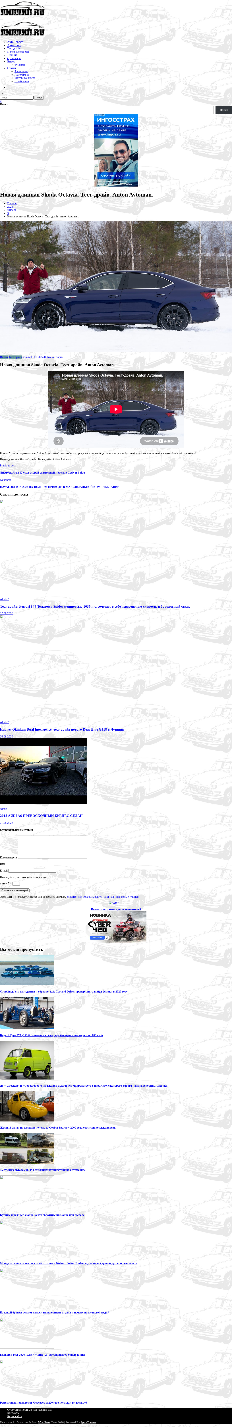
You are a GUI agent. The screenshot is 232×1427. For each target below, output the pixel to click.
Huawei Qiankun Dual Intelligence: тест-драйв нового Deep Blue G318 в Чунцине (62, 729)
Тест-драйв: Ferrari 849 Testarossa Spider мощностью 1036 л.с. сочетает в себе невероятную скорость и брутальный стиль (95, 606)
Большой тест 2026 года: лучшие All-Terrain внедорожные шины (42, 1354)
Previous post (7, 465)
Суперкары (14, 58)
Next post (5, 479)
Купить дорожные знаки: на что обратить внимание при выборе (42, 1214)
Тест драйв (14, 48)
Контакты (13, 1412)
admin (26, 357)
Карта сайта (14, 1416)
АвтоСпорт (14, 45)
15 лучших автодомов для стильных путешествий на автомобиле (43, 1169)
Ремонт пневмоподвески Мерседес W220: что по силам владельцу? (43, 1402)
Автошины (21, 71)
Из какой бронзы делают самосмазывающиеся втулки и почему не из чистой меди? (54, 1312)
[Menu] (1, 19)
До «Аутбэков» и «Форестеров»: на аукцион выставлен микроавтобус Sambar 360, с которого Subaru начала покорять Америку (83, 1085)
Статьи (11, 68)
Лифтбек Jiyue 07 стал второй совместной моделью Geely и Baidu (42, 472)
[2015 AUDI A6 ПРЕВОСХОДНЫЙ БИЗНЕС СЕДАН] (43, 802)
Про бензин (21, 81)
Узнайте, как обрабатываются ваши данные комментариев (103, 896)
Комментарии (9, 857)
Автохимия (21, 74)
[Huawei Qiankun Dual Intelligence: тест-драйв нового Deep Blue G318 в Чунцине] (72, 716)
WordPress (44, 1422)
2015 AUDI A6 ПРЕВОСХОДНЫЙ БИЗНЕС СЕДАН (41, 816)
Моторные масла (24, 77)
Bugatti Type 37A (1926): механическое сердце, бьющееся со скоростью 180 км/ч (51, 1035)
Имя (3, 863)
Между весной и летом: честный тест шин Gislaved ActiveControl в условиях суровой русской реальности (68, 1263)
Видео (11, 61)
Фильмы (19, 64)
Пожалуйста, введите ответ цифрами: (23, 877)
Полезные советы (18, 51)
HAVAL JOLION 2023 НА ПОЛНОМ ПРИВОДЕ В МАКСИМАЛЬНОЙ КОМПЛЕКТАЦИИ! (60, 486)
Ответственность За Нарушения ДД (29, 1409)
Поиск (4, 104)
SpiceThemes (88, 1422)
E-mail (4, 870)
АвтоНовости (15, 41)
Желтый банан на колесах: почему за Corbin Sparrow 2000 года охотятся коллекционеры (58, 1127)
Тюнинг (12, 54)
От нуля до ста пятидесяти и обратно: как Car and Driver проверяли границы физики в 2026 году (64, 991)
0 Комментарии (53, 357)
